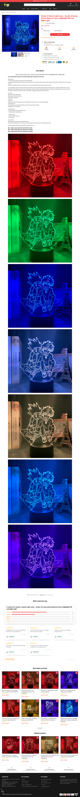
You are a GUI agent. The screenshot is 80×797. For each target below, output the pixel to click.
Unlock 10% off (2, 791)
